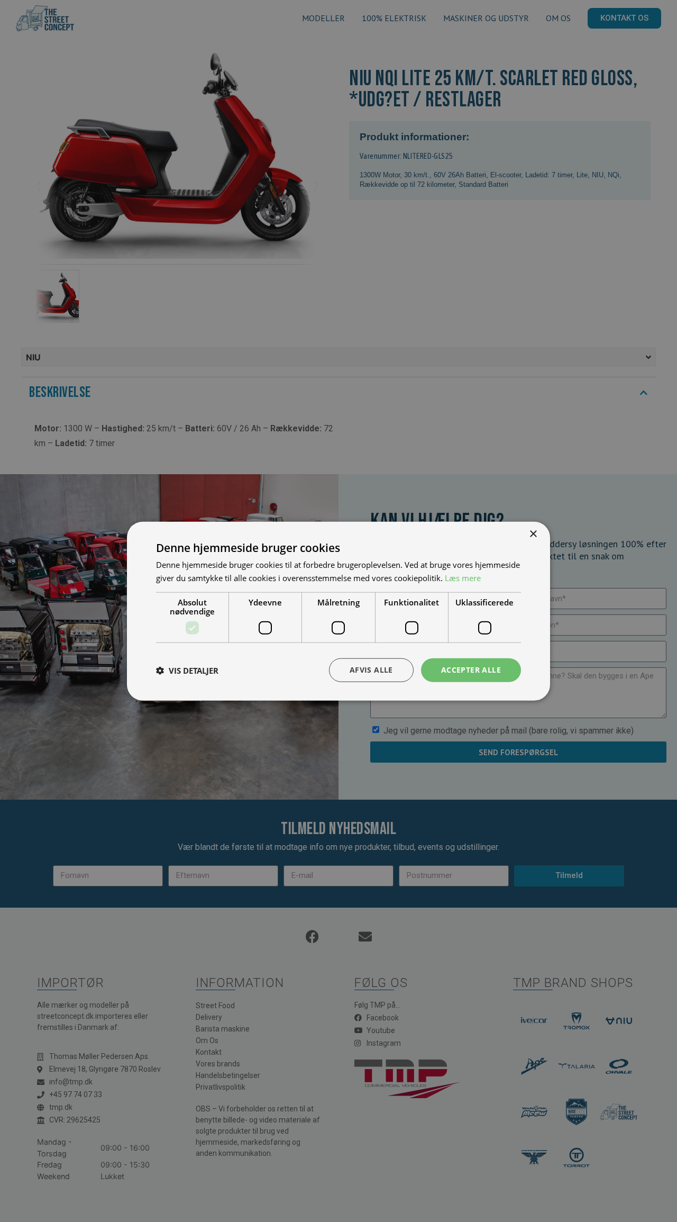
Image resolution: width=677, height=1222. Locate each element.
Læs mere (463, 577)
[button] (187, 670)
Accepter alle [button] (471, 670)
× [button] (533, 534)
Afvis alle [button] (371, 670)
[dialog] (338, 611)
